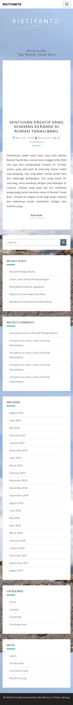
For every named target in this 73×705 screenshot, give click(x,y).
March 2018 (15, 533)
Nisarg (66, 697)
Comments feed (18, 670)
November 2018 (18, 488)
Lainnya (13, 609)
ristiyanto (12, 4)
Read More (37, 215)
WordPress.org (17, 678)
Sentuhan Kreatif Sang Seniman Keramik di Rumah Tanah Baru (37, 126)
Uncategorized (17, 624)
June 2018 (15, 510)
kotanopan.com (18, 333)
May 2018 (14, 518)
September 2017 (18, 563)
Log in (12, 655)
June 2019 (15, 457)
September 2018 (18, 495)
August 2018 (16, 503)
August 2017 (16, 570)
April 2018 (15, 525)
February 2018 (17, 540)
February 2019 (17, 473)
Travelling (15, 617)
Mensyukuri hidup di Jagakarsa (26, 286)
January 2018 (16, 548)
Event (12, 602)
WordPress (44, 697)
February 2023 (17, 435)
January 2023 (16, 443)
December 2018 (18, 480)
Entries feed (16, 663)
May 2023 (14, 428)
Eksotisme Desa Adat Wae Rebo (27, 294)
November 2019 (18, 450)
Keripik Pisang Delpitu (22, 271)
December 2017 (18, 555)
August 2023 (16, 412)
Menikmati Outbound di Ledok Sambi (30, 301)
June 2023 (15, 420)
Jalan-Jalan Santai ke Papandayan (29, 279)
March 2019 (15, 465)
